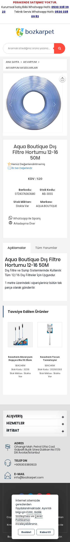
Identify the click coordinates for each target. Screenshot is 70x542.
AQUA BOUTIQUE (46, 206)
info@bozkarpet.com (29, 477)
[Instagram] (39, 494)
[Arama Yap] (59, 48)
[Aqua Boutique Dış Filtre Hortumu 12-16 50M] (32, 103)
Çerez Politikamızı (29, 518)
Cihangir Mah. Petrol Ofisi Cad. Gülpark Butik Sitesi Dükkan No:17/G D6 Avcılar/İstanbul (37, 449)
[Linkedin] (30, 494)
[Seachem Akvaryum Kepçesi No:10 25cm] (20, 334)
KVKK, (29, 512)
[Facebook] (21, 494)
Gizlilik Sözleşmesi (29, 514)
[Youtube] (48, 494)
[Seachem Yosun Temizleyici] (49, 334)
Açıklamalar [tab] (17, 248)
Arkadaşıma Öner (24, 223)
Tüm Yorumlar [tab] (46, 248)
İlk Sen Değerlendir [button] (21, 168)
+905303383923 (25, 465)
